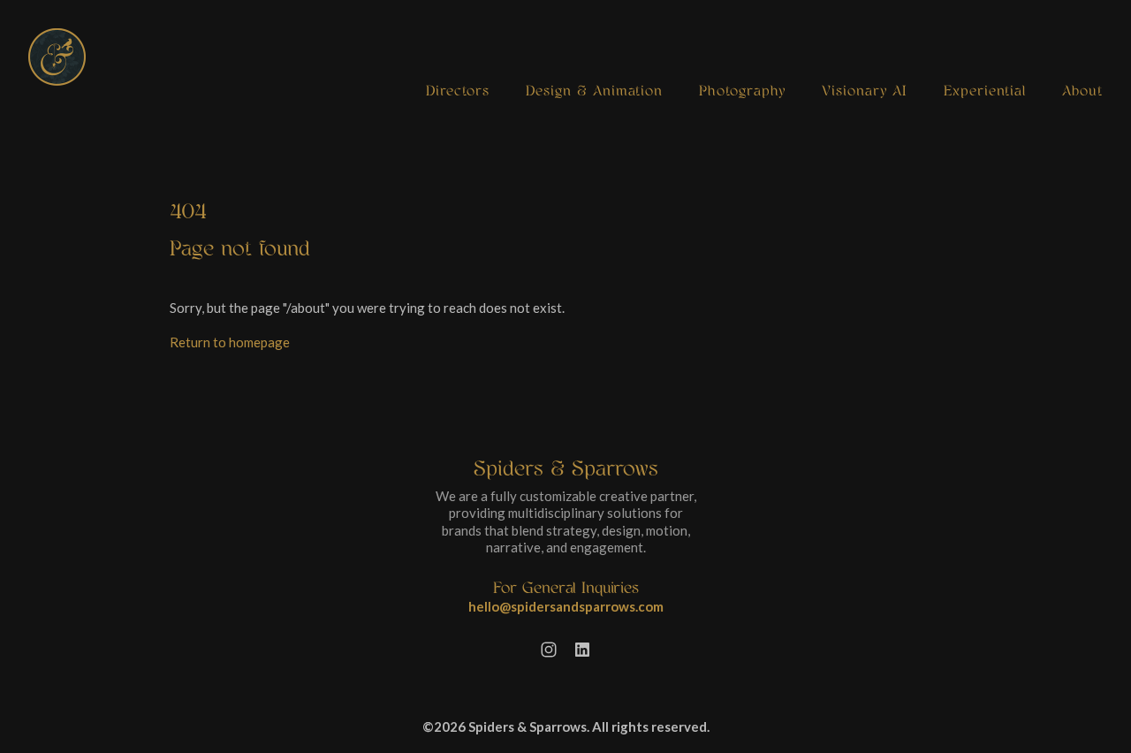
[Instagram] (549, 649)
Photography (742, 91)
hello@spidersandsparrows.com (566, 606)
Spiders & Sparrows (566, 469)
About (1082, 91)
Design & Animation (594, 91)
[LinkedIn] (582, 649)
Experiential (985, 91)
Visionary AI (864, 91)
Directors (458, 91)
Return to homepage (230, 342)
